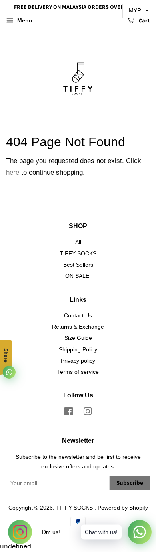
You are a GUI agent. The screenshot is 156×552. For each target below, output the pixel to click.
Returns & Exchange (78, 326)
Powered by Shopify (123, 507)
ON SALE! (78, 276)
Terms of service (78, 372)
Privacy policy (78, 360)
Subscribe (129, 483)
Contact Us (78, 315)
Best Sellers (78, 264)
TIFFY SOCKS (78, 253)
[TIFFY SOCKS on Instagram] (87, 413)
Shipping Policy (78, 349)
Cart (144, 21)
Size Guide (78, 338)
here (12, 172)
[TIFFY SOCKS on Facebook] (68, 413)
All (78, 242)
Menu (24, 20)
